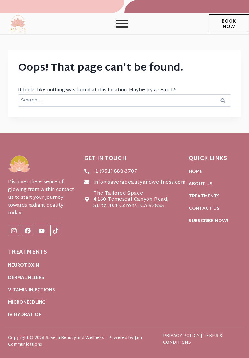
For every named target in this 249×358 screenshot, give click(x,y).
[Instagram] (13, 230)
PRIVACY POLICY (181, 336)
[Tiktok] (55, 230)
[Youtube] (41, 230)
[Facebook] (27, 230)
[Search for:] (124, 100)
